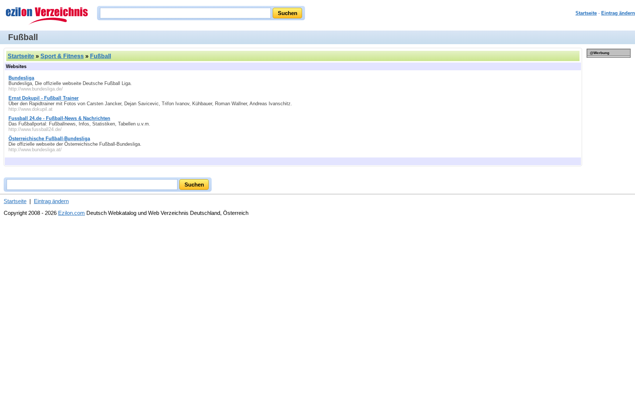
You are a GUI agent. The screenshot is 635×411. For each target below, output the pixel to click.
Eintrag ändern (618, 13)
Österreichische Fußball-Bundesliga (49, 138)
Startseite (586, 13)
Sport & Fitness (62, 56)
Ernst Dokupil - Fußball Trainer (43, 98)
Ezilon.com (71, 213)
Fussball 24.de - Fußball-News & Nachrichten (59, 118)
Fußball (100, 56)
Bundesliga (21, 78)
